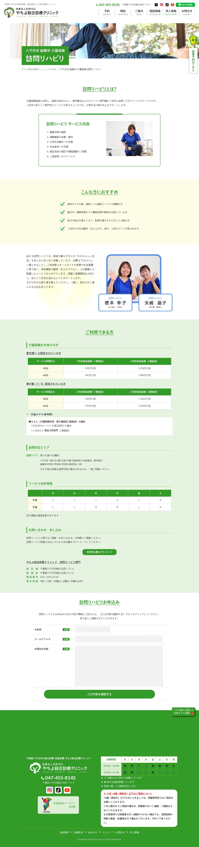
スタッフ (106, 832)
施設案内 (64, 832)
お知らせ (92, 832)
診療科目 (78, 832)
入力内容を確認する (99, 694)
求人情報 (134, 832)
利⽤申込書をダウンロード (99, 552)
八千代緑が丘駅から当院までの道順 (183, 711)
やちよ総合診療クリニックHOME (39, 69)
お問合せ (120, 832)
